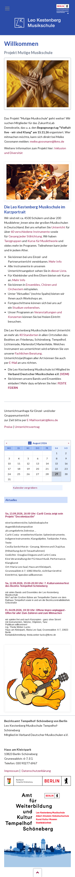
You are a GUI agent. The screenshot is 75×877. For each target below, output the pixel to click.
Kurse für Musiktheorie (43, 241)
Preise (8, 427)
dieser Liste (58, 270)
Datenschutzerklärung (36, 771)
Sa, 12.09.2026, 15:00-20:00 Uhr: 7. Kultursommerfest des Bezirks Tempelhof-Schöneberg (37, 585)
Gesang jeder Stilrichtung (25, 236)
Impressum (11, 771)
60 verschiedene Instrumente (30, 231)
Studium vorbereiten (25, 307)
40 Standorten (28, 335)
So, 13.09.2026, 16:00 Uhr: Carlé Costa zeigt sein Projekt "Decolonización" (34, 515)
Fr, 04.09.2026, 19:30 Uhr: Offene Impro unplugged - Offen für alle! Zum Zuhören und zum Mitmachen (35, 612)
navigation (7, 8)
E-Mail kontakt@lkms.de (42, 420)
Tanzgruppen (13, 241)
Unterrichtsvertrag (27, 427)
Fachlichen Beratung (28, 353)
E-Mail (13, 362)
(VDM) (64, 374)
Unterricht (58, 227)
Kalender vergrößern (25, 487)
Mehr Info (55, 261)
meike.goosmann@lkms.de (47, 141)
